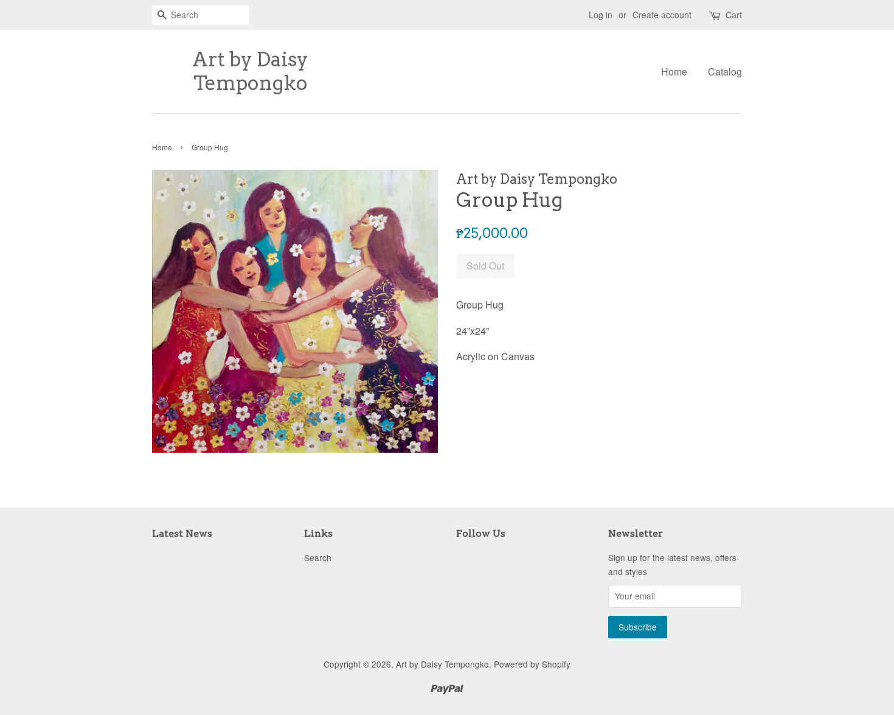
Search (317, 557)
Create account (661, 15)
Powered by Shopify (532, 664)
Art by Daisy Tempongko (250, 71)
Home (674, 71)
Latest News (182, 533)
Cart (734, 15)
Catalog (725, 71)
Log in (600, 15)
